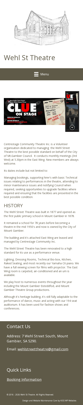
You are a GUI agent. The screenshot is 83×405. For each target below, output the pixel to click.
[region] (41, 115)
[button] (72, 98)
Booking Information (24, 379)
